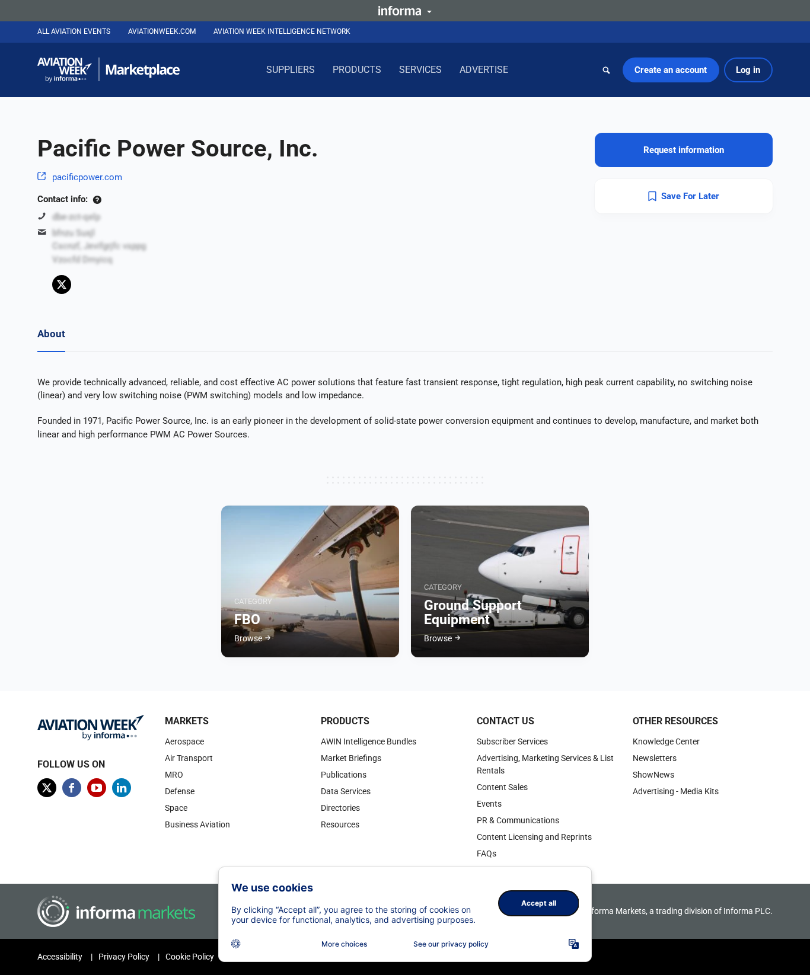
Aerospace (184, 741)
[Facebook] (71, 787)
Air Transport (189, 758)
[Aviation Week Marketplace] (108, 69)
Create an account (670, 70)
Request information (683, 150)
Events (489, 803)
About (51, 334)
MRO (174, 774)
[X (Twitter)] (61, 284)
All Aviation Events (73, 31)
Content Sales (502, 787)
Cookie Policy (189, 956)
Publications (343, 774)
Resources (340, 824)
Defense (179, 791)
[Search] (606, 70)
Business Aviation (197, 824)
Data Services (346, 791)
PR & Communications (518, 820)
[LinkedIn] (121, 787)
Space (176, 808)
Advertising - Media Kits (676, 791)
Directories (340, 808)
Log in (748, 70)
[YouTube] (96, 787)
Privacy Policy (123, 956)
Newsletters (655, 758)
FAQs (486, 853)
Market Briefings (351, 758)
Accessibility (59, 956)
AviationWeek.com (162, 31)
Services (420, 69)
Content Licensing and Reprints (534, 837)
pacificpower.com (87, 177)
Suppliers (290, 69)
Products (357, 69)
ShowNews (653, 774)
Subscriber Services (512, 741)
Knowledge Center (666, 741)
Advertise (484, 69)
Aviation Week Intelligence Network (281, 31)
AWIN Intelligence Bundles (368, 741)
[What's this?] (97, 199)
